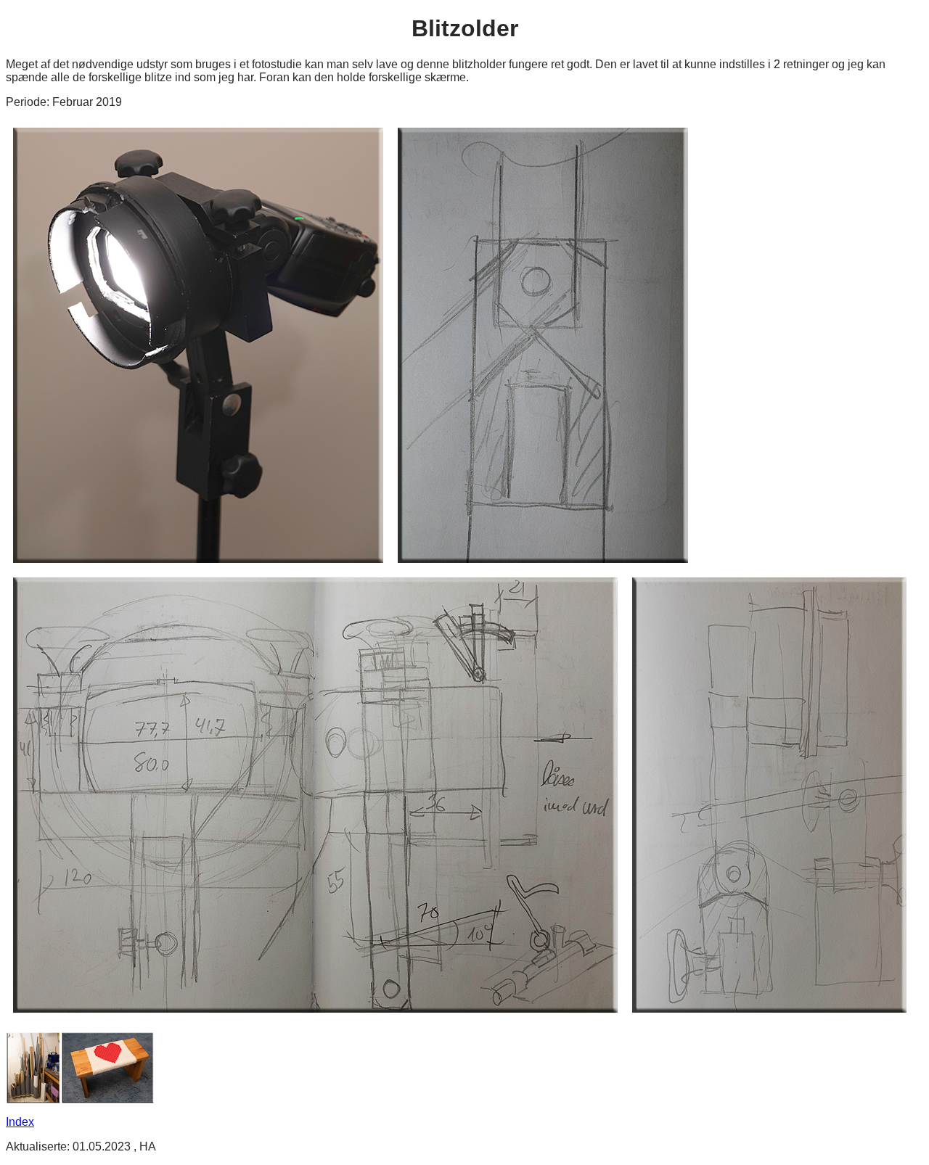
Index (20, 1122)
